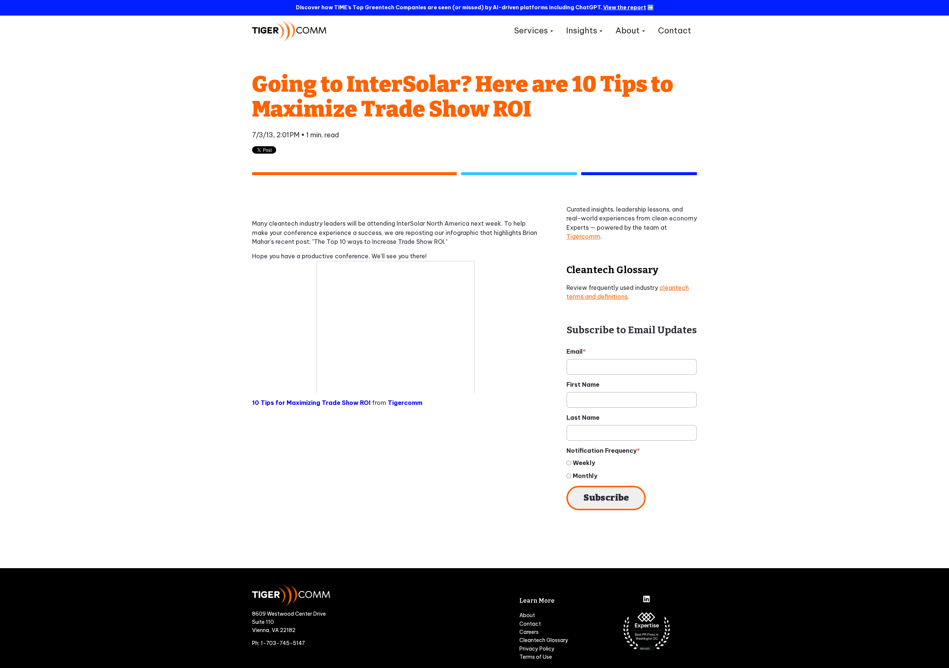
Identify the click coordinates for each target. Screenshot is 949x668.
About (627, 30)
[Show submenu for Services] (551, 31)
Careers (529, 632)
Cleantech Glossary (543, 640)
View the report (624, 7)
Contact (674, 30)
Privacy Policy (537, 648)
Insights (581, 30)
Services (531, 30)
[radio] (631, 463)
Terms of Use (535, 657)
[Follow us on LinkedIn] (646, 600)
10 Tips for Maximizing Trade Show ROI (311, 402)
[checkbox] (631, 469)
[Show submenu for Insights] (600, 31)
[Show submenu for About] (643, 31)
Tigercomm (405, 402)
